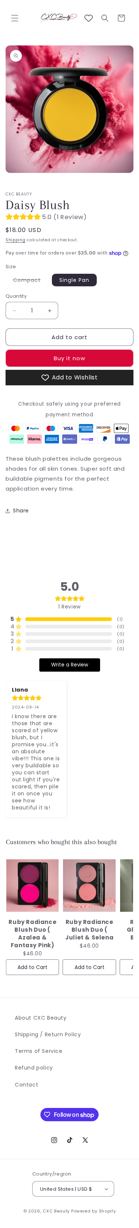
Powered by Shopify (93, 1211)
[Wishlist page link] (89, 18)
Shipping (16, 240)
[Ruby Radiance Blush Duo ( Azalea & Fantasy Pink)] (32, 885)
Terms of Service (39, 1051)
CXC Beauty (56, 1211)
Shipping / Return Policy (48, 1034)
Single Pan (74, 280)
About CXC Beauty (41, 1017)
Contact (26, 1084)
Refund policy (34, 1067)
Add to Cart (32, 967)
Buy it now (69, 358)
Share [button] (21, 510)
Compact (30, 281)
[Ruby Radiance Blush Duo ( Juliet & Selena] (89, 885)
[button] (15, 18)
